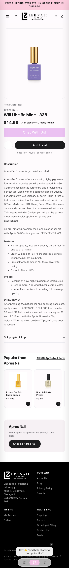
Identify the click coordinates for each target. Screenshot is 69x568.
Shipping (42, 515)
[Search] (16, 16)
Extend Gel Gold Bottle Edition (14, 393)
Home (7, 104)
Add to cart (40, 145)
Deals (40, 535)
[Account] (56, 16)
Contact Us (43, 530)
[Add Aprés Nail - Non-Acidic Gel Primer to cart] (58, 404)
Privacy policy (11, 556)
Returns (41, 520)
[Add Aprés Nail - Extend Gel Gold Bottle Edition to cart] (28, 404)
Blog (39, 483)
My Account (10, 515)
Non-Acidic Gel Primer (43, 393)
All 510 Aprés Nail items (51, 358)
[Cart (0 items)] (62, 16)
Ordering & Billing (46, 525)
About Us (42, 478)
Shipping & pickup (15, 337)
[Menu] (7, 16)
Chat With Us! (34, 132)
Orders (7, 520)
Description (11, 164)
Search (41, 493)
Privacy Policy (44, 488)
